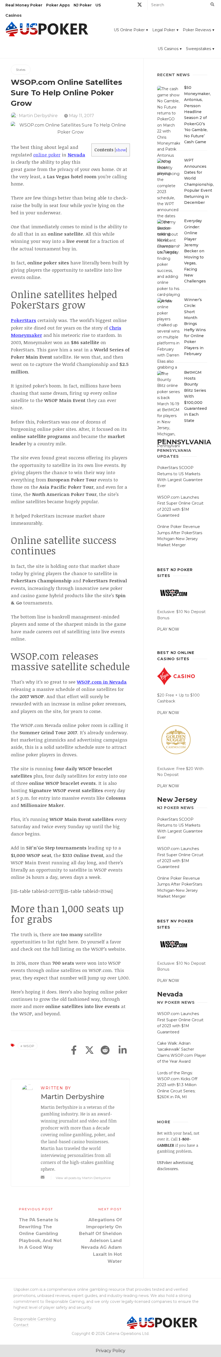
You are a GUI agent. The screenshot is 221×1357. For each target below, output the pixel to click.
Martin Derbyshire (38, 115)
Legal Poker (163, 29)
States (20, 70)
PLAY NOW (168, 629)
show (121, 149)
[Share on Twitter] (89, 1050)
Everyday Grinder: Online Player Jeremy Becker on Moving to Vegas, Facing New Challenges (195, 251)
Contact (21, 1325)
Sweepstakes (198, 48)
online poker (46, 155)
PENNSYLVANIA (184, 442)
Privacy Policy (110, 1350)
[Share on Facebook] (74, 1050)
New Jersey (177, 799)
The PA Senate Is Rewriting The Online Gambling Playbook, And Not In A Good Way (40, 1233)
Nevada (76, 155)
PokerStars (23, 320)
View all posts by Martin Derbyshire (83, 1178)
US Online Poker (129, 29)
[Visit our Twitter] (139, 5)
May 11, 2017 (81, 115)
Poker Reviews (197, 29)
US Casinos (168, 48)
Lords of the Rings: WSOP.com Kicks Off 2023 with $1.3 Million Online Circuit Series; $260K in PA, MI (177, 1085)
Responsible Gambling (34, 1319)
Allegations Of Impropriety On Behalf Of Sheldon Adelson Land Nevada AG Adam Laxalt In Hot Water (100, 1240)
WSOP (28, 1046)
